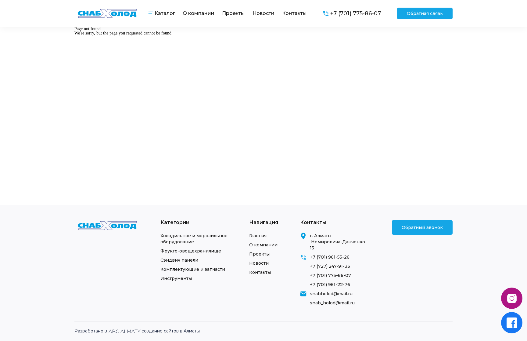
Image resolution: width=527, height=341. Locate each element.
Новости (263, 13)
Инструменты (176, 278)
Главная (258, 235)
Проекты (233, 13)
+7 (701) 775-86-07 (330, 275)
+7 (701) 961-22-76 (330, 284)
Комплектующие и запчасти (192, 269)
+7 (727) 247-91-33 (330, 266)
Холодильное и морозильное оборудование (194, 239)
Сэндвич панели (179, 260)
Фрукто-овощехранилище (190, 251)
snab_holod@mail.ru (332, 303)
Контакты (294, 13)
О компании (198, 13)
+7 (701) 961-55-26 (330, 257)
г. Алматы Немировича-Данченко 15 (337, 242)
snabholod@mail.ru (331, 293)
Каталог (165, 13)
